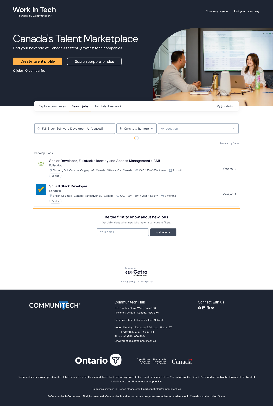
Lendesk (55, 191)
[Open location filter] (234, 128)
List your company (246, 11)
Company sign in (217, 11)
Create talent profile (37, 61)
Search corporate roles (94, 61)
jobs (80, 106)
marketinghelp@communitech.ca (161, 388)
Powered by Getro (229, 143)
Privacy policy (128, 281)
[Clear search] (110, 128)
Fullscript (55, 165)
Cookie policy (145, 281)
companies (52, 106)
